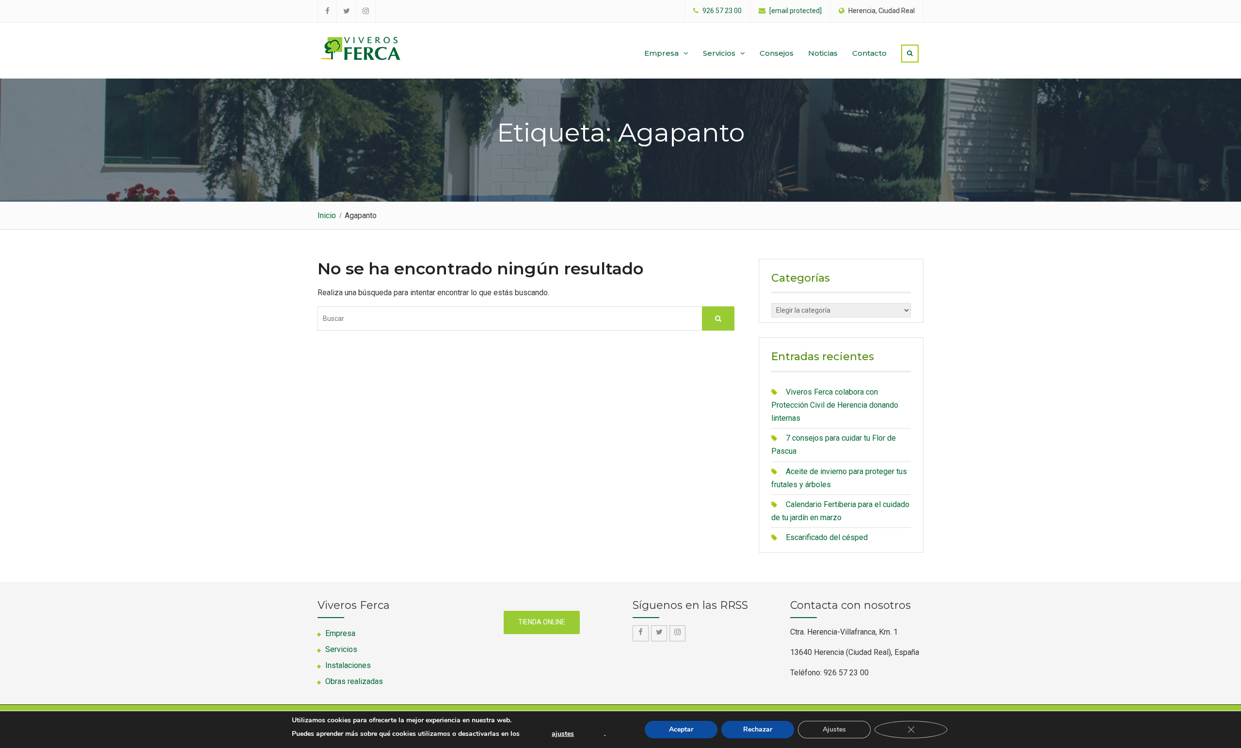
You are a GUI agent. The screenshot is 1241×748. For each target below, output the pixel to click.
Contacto (869, 53)
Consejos (777, 53)
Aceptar (681, 729)
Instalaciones (348, 665)
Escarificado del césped (827, 537)
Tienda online (541, 622)
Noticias (823, 53)
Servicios (719, 53)
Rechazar (757, 729)
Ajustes (834, 729)
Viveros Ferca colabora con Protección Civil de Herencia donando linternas (834, 405)
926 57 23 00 (722, 11)
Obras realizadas (354, 681)
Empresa (661, 53)
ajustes (563, 734)
